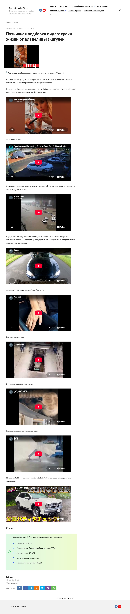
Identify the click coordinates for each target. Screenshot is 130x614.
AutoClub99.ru (19, 8)
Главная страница (12, 22)
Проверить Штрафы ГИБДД (29, 563)
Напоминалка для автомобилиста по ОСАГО (36, 548)
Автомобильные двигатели (82, 6)
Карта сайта (54, 15)
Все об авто (64, 6)
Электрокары (102, 6)
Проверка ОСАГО (24, 543)
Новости (53, 6)
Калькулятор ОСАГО (26, 553)
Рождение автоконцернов (94, 11)
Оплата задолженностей (28, 558)
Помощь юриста (74, 11)
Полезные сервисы (57, 11)
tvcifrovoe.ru (68, 598)
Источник (10, 528)
